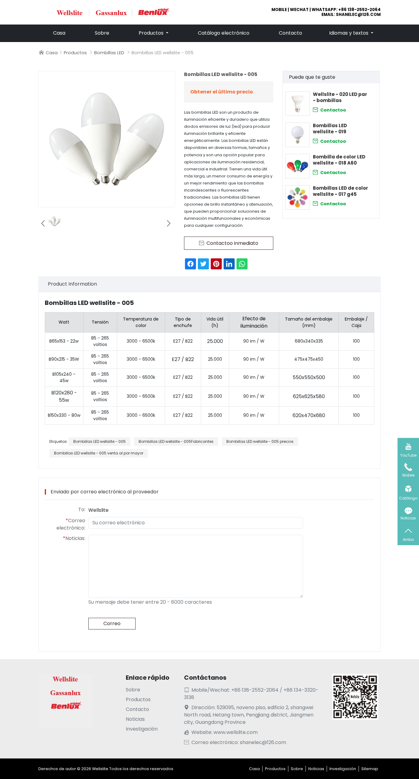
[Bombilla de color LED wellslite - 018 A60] (297, 166)
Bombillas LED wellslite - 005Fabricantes (176, 441)
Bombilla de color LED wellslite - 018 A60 (339, 160)
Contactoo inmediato (329, 110)
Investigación (142, 728)
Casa (59, 32)
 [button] (168, 223)
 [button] (43, 223)
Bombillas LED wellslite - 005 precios (260, 441)
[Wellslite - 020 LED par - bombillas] (297, 104)
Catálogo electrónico (223, 32)
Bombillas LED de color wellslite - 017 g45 (340, 191)
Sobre (102, 32)
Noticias (135, 719)
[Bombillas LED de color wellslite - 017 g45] (297, 197)
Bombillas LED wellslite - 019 (330, 129)
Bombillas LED (109, 53)
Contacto (290, 32)
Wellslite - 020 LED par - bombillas (340, 97)
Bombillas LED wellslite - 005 (99, 441)
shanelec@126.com (358, 14)
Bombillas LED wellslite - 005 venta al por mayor (98, 453)
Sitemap (369, 768)
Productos (152, 32)
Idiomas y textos (349, 32)
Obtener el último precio (221, 91)
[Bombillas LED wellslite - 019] (297, 135)
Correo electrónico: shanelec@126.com (235, 742)
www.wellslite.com (235, 732)
